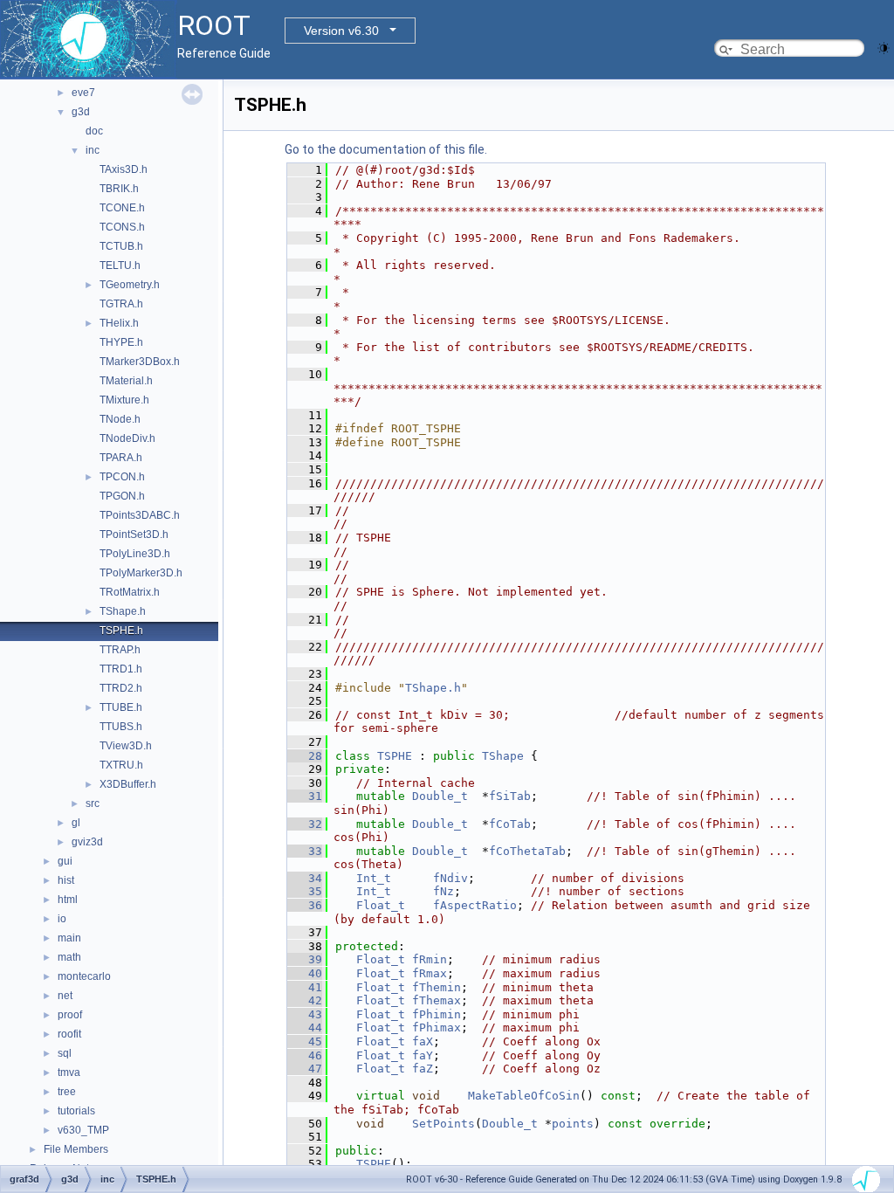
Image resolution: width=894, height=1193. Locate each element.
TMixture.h (124, 400)
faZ (422, 1068)
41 (304, 987)
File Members (76, 1149)
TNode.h (120, 419)
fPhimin (436, 1014)
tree (67, 1092)
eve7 (83, 92)
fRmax (429, 973)
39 (304, 959)
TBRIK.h (119, 189)
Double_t (440, 796)
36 (304, 905)
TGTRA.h (121, 304)
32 (304, 824)
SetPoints (443, 1123)
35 (304, 891)
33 (304, 851)
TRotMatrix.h (130, 592)
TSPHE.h (121, 630)
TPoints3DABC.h (140, 515)
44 (304, 1027)
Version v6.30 (341, 31)
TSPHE (394, 755)
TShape (503, 755)
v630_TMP (83, 1130)
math (69, 957)
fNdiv (450, 878)
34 (304, 878)
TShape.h (123, 611)
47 (304, 1068)
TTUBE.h (121, 707)
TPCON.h (122, 477)
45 (304, 1041)
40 (304, 973)
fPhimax (436, 1027)
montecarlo (84, 976)
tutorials (76, 1111)
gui (65, 861)
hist (66, 880)
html (68, 899)
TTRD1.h (121, 669)
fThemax (436, 1000)
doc (94, 131)
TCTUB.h (121, 246)
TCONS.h (122, 227)
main (69, 938)
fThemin (436, 987)
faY (422, 1055)
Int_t (373, 878)
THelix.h (119, 323)
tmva (69, 1072)
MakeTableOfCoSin (524, 1095)
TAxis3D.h (124, 169)
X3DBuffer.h (128, 784)
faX (422, 1041)
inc (93, 150)
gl (76, 823)
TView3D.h (126, 746)
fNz (443, 891)
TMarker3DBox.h (140, 361)
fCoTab (510, 824)
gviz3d (87, 842)
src (93, 803)
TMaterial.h (126, 381)
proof (70, 1015)
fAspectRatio (475, 905)
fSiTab (510, 796)
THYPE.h (121, 342)
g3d (81, 112)
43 (304, 1014)
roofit (69, 1034)
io (62, 919)
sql (65, 1053)
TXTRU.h (121, 765)
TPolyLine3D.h (135, 554)
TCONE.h (122, 208)
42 (304, 1000)
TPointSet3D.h (134, 534)
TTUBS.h (121, 727)
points (573, 1123)
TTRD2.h (121, 688)
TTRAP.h (120, 650)
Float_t (380, 905)
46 (304, 1055)
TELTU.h (120, 265)
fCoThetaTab (527, 851)
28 (304, 755)
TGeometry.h (130, 285)
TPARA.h (121, 458)
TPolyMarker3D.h (141, 573)
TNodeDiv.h (127, 438)
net (65, 996)
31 (304, 796)
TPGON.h (122, 496)
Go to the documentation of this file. (386, 149)
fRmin (429, 959)
